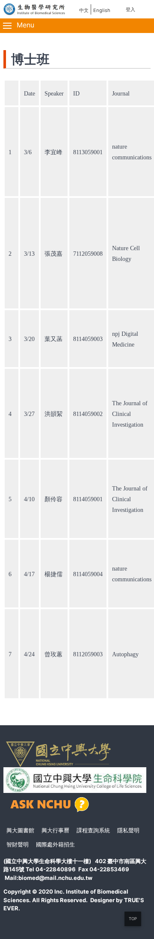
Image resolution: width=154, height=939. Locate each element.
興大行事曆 (55, 830)
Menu (24, 25)
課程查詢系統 (93, 830)
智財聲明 (17, 844)
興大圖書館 (20, 830)
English (101, 10)
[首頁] (34, 8)
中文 (84, 10)
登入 (130, 9)
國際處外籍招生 (55, 844)
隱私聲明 (128, 830)
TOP (133, 918)
